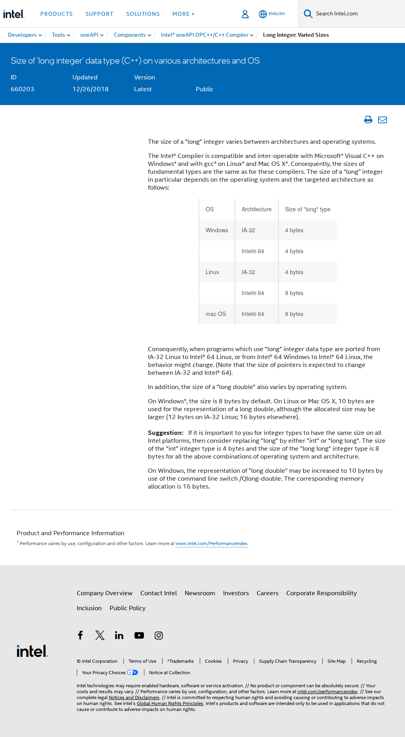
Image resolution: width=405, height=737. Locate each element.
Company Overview (104, 593)
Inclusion (89, 608)
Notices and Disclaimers (134, 697)
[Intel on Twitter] (100, 637)
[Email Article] (382, 120)
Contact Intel (158, 593)
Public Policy (128, 608)
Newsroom (200, 593)
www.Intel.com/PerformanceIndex (212, 543)
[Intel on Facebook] (80, 637)
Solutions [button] (143, 13)
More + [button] (183, 13)
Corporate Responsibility (321, 593)
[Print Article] (368, 120)
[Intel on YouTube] (139, 637)
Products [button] (56, 13)
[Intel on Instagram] (158, 637)
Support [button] (99, 13)
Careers (267, 593)
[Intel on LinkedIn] (119, 637)
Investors (236, 593)
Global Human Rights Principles (170, 703)
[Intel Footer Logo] (32, 650)
